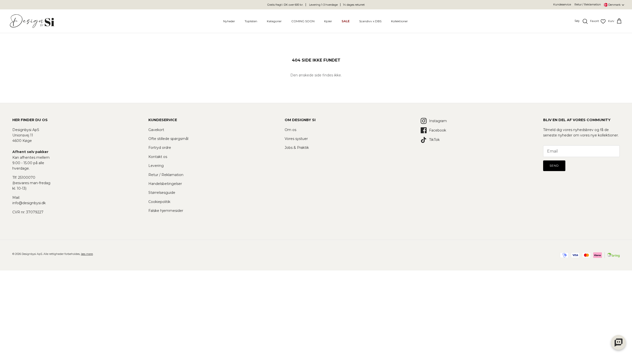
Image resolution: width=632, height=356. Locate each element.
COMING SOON (303, 21)
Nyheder (229, 21)
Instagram (438, 121)
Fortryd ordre (159, 147)
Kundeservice (562, 4)
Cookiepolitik (159, 202)
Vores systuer (296, 138)
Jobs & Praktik (297, 147)
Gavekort (156, 130)
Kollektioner (399, 21)
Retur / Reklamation (587, 4)
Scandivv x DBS (370, 21)
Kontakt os (157, 157)
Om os (290, 130)
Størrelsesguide (161, 192)
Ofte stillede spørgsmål (168, 138)
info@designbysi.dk (29, 203)
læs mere (87, 254)
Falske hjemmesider (165, 210)
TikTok (434, 139)
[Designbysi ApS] (32, 21)
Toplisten (251, 21)
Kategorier (274, 21)
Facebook (437, 130)
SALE (346, 21)
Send (554, 165)
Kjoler (328, 21)
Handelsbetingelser (165, 183)
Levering (156, 165)
